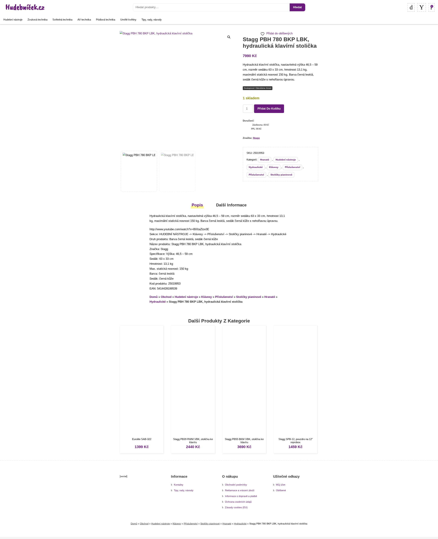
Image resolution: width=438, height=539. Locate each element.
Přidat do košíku (269, 108)
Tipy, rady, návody (151, 19)
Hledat (297, 7)
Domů (154, 297)
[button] (229, 37)
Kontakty (178, 484)
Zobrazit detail (142, 381)
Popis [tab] (197, 205)
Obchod (166, 297)
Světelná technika (62, 19)
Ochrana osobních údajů (238, 502)
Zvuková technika (37, 19)
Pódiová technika (105, 19)
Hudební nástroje (12, 19)
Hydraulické (256, 167)
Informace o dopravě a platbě (241, 496)
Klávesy (273, 167)
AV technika (84, 19)
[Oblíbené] (411, 7)
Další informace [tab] (231, 205)
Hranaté (264, 159)
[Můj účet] (421, 7)
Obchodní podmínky (236, 484)
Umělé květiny (128, 19)
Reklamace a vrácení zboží (239, 490)
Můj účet (280, 484)
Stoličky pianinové (281, 174)
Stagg (256, 138)
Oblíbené (281, 490)
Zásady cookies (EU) (236, 507)
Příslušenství (292, 167)
